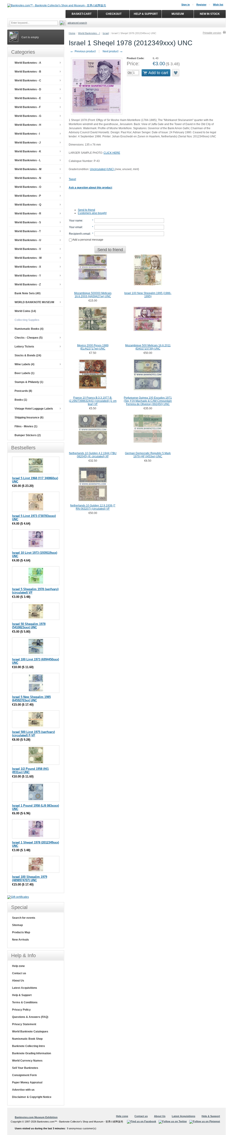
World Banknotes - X (28, 266)
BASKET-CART (81, 13)
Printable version (212, 32)
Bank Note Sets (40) (28, 293)
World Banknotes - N (28, 178)
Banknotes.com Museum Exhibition (36, 1117)
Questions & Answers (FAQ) (30, 1017)
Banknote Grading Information (31, 1053)
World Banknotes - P (28, 195)
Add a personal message (87, 239)
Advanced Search (77, 22)
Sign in (185, 4)
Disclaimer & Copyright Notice (31, 1097)
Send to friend (86, 209)
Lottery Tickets (24, 346)
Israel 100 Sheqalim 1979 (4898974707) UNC (29, 878)
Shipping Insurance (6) (29, 417)
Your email (75, 227)
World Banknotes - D (28, 89)
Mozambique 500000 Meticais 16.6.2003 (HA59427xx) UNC (92, 295)
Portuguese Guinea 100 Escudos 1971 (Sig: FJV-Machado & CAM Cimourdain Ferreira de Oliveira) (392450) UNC (148, 401)
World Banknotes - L (28, 160)
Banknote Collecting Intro (28, 1046)
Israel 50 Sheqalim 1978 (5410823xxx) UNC (29, 625)
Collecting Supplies (27, 320)
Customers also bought (92, 213)
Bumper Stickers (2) (28, 435)
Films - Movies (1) (26, 426)
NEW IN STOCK (210, 13)
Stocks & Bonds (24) (28, 355)
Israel (106, 33)
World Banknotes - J (28, 142)
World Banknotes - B (28, 71)
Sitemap (17, 925)
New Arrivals (20, 939)
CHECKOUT (114, 13)
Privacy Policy (21, 1009)
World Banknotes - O (28, 187)
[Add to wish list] (176, 73)
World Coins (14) (25, 311)
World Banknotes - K (28, 151)
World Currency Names (27, 1060)
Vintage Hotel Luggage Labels (34, 408)
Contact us (19, 973)
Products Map (21, 932)
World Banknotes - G (28, 116)
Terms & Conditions (25, 1002)
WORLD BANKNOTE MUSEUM (34, 302)
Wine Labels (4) (24, 364)
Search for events (23, 917)
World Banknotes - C (28, 80)
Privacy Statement (24, 1024)
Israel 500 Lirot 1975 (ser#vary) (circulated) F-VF (33, 733)
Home (72, 33)
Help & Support (22, 995)
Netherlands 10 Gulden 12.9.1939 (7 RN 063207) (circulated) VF (92, 507)
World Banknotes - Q (28, 204)
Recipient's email (79, 233)
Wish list (218, 4)
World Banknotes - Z (28, 284)
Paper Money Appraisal (27, 1082)
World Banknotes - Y (28, 275)
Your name (75, 220)
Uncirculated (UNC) (102, 169)
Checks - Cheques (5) (29, 337)
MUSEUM (178, 13)
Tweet (72, 179)
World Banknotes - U (28, 240)
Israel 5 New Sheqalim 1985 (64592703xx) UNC (31, 698)
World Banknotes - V (28, 249)
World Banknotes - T (28, 231)
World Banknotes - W (28, 257)
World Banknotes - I (89, 33)
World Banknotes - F (28, 107)
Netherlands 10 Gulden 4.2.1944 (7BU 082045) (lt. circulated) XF (92, 455)
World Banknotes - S (28, 222)
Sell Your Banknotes (25, 1068)
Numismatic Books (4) (29, 328)
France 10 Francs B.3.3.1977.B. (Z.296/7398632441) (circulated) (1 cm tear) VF (92, 401)
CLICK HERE (112, 152)
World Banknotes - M (28, 169)
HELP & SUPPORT (146, 13)
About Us (18, 980)
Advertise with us (23, 1089)
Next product (113, 51)
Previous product (83, 51)
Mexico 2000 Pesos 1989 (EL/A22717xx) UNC (93, 347)
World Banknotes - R (28, 213)
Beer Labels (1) (24, 373)
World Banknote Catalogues (30, 1031)
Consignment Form (24, 1075)
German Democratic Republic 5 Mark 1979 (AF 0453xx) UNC (148, 455)
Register (201, 4)
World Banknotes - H (28, 124)
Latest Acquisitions (24, 987)
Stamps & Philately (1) (29, 382)
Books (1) (21, 399)
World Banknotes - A (28, 62)
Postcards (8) (23, 391)
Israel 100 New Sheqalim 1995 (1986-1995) (147, 295)
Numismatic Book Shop (27, 1038)
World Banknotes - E (28, 98)
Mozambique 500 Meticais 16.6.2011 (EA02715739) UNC (148, 347)
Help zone (18, 966)
